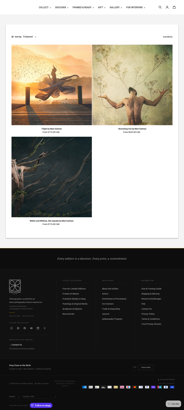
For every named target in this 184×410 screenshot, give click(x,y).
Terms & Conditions (150, 319)
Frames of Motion (71, 294)
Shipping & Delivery (150, 294)
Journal (105, 314)
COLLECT (44, 7)
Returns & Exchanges (151, 299)
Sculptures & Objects (72, 309)
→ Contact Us (15, 345)
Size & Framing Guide (151, 289)
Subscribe (146, 367)
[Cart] (174, 7)
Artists (105, 294)
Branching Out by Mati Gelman (132, 129)
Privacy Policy (148, 314)
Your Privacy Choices (151, 324)
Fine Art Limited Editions (74, 289)
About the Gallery (110, 289)
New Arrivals (68, 314)
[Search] (160, 7)
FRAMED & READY (82, 7)
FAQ (143, 304)
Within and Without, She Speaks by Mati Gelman (52, 221)
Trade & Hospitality (111, 309)
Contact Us (146, 309)
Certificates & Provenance (114, 299)
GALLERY (115, 7)
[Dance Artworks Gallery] (28, 287)
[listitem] (11, 328)
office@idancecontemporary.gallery (21, 349)
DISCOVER (61, 7)
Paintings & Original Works (75, 304)
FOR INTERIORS (134, 7)
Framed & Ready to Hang (74, 299)
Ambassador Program (112, 319)
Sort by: (18, 37)
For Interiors (108, 304)
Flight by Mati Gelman (52, 129)
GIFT (101, 7)
